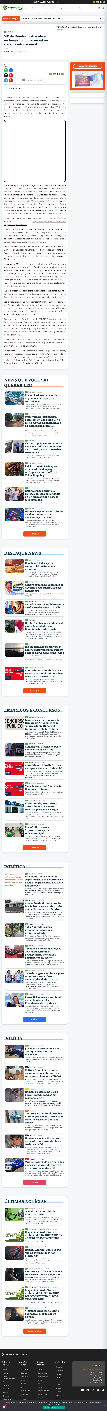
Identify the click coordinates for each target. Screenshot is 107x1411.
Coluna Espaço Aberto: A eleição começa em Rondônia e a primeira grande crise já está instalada (42, 495)
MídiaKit (59, 1374)
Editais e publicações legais (59, 8)
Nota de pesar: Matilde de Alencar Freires (40, 1213)
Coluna (40, 1369)
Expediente (59, 1370)
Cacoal (23, 1380)
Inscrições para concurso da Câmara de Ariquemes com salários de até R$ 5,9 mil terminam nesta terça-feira (42, 724)
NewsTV (36, 8)
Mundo (5, 1392)
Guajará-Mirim (25, 1394)
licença (40, 1380)
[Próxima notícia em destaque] (103, 18)
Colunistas (79, 8)
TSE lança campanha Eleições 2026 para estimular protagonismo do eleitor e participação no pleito (43, 953)
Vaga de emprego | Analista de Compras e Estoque (43, 787)
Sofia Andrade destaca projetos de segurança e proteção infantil (39, 930)
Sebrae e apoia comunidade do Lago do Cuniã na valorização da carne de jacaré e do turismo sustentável (44, 448)
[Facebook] (88, 1390)
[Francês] (58, 74)
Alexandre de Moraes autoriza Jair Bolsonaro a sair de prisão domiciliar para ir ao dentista (43, 906)
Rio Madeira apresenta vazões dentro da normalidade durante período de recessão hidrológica (44, 650)
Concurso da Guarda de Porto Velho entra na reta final (43, 748)
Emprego (32, 601)
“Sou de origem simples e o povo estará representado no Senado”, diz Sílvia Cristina (44, 976)
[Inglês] (62, 74)
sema (40, 1387)
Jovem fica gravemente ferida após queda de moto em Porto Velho (42, 1051)
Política (48, 8)
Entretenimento (35, 1247)
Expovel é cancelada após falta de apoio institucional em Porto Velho (47, 18)
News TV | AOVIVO (88, 66)
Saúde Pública (42, 1398)
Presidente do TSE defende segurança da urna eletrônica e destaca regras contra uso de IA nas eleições (44, 881)
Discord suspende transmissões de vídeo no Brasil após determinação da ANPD (44, 514)
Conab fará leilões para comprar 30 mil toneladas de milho (40, 566)
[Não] (104, 1405)
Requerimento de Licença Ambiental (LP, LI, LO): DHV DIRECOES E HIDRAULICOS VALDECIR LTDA (42, 1294)
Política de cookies (58, 1408)
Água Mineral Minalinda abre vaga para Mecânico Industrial (43, 767)
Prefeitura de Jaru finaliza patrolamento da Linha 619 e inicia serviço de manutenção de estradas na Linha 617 (43, 421)
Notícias (11, 32)
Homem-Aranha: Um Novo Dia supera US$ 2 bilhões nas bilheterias (43, 1253)
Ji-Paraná (24, 1373)
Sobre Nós (59, 1367)
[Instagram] (93, 1390)
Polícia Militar (43, 1373)
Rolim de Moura (26, 1391)
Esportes (6, 1396)
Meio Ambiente (43, 1376)
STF (39, 1384)
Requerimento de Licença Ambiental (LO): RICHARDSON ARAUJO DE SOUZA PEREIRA (43, 1235)
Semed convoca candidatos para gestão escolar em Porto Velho (44, 606)
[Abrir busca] (99, 8)
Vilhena (23, 1384)
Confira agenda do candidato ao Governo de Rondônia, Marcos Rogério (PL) (44, 587)
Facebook (59, 1384)
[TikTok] (103, 1390)
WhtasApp (59, 1395)
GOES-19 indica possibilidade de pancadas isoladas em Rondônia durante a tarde (44, 626)
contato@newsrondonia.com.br (92, 1369)
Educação (6, 1385)
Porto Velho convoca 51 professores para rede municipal (37, 830)
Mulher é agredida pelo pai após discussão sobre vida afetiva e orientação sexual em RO (44, 1165)
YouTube (59, 1381)
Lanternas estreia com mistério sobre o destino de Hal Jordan (44, 1273)
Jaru (22, 1387)
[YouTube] (82, 1390)
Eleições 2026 (33, 582)
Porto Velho (25, 1369)
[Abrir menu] (103, 8)
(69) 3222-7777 (97, 1365)
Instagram (59, 1388)
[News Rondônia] (12, 7)
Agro (31, 560)
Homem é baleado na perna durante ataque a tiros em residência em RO (41, 1095)
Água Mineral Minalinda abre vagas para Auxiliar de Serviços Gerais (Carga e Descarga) (44, 673)
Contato (93, 8)
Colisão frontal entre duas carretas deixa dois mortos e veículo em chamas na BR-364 (43, 1073)
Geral (31, 8)
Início (26, 8)
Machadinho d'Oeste (25, 1398)
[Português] (50, 74)
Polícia (43, 8)
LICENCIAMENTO (44, 1394)
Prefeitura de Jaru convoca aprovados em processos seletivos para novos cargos (41, 806)
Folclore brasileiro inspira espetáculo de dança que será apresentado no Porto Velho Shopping (41, 470)
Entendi (46, 1408)
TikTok (58, 1399)
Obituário (71, 8)
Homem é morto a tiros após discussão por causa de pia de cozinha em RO (43, 1141)
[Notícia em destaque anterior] (101, 18)
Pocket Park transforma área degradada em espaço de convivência (42, 398)
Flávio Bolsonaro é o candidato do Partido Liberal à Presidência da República (43, 1000)
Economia (6, 1389)
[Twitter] (98, 1390)
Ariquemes (24, 1376)
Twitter (58, 1392)
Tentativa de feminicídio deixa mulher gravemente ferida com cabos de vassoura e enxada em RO (44, 1118)
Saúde (5, 1382)
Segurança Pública (44, 1391)
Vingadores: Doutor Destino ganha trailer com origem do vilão (42, 1314)
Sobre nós (86, 8)
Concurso (33, 717)
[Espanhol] (54, 74)
